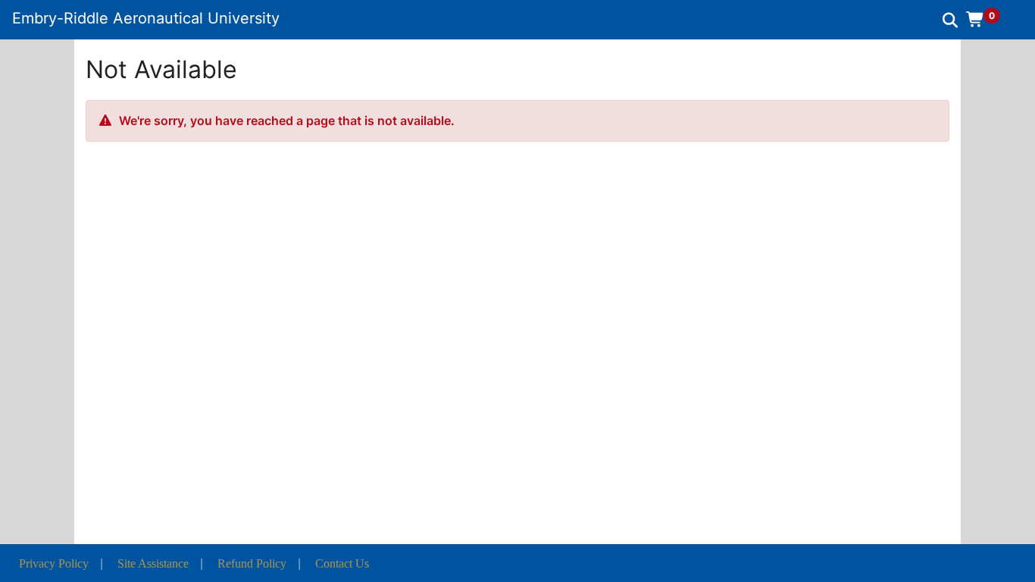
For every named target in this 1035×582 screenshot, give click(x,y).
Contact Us (342, 563)
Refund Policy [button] (251, 563)
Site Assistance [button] (153, 563)
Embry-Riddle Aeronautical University (146, 18)
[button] (988, 19)
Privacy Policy (54, 563)
